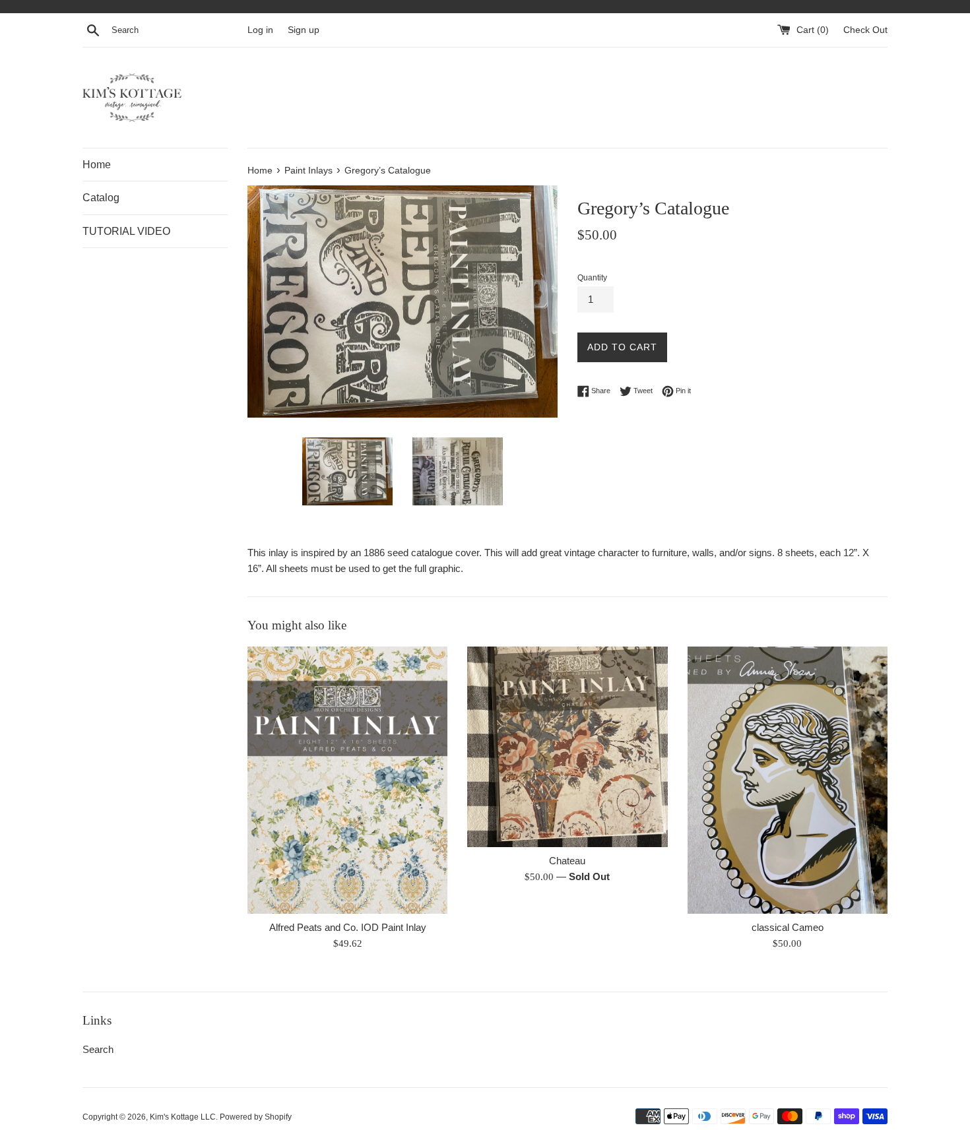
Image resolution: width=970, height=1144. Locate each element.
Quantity (592, 277)
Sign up (303, 30)
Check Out (865, 30)
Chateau (567, 861)
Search (97, 1049)
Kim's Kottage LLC (183, 1117)
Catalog (100, 197)
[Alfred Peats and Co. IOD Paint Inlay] (347, 780)
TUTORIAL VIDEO (126, 231)
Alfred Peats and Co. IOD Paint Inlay (347, 928)
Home (96, 164)
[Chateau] (567, 747)
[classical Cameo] (788, 780)
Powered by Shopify (256, 1117)
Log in (260, 30)
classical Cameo (788, 928)
